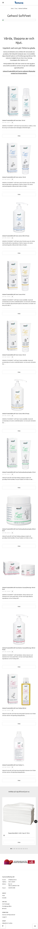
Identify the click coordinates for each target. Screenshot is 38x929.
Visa (19, 135)
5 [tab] (18, 848)
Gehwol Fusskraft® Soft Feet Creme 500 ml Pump (15, 413)
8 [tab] (23, 848)
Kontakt (4, 897)
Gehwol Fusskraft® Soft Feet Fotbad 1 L (13, 765)
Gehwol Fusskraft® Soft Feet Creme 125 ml (14, 354)
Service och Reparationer (8, 914)
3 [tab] (14, 848)
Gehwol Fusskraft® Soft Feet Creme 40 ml (13, 294)
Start (12, 8)
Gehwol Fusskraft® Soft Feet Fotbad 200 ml (14, 708)
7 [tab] (21, 848)
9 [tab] (25, 848)
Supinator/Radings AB (8, 876)
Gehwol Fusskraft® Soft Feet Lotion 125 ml (14, 177)
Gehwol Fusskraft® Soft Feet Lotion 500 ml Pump (15, 235)
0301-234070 (11, 881)
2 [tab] (12, 848)
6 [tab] (19, 848)
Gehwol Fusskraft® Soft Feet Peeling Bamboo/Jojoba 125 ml (19, 472)
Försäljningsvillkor (7, 906)
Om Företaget (6, 904)
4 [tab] (16, 848)
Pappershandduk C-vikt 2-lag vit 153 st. (19, 833)
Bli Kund (4, 908)
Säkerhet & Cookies (7, 923)
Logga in (4, 917)
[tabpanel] (19, 821)
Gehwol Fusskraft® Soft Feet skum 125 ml (13, 120)
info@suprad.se (12, 879)
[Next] (35, 821)
